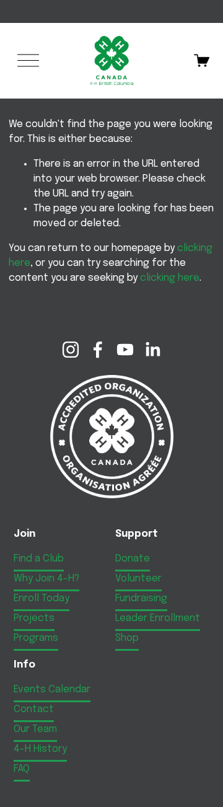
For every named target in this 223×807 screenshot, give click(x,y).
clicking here (169, 278)
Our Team (35, 729)
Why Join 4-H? (46, 578)
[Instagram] (70, 349)
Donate (132, 558)
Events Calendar (52, 689)
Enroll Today (41, 598)
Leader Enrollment (157, 618)
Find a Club (39, 558)
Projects (34, 618)
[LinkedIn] (152, 349)
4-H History (40, 749)
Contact (34, 709)
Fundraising (141, 598)
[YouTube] (125, 349)
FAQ (22, 769)
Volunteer (138, 578)
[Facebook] (98, 349)
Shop (127, 638)
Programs (36, 638)
